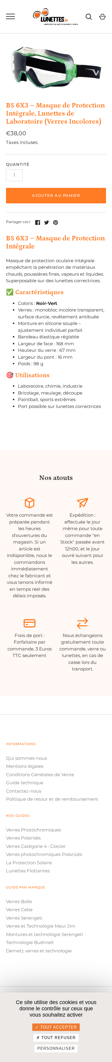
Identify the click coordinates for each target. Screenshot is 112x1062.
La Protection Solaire (29, 862)
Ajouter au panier (56, 195)
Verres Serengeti (24, 918)
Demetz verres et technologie (39, 951)
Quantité (18, 164)
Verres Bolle (19, 901)
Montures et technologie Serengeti (44, 934)
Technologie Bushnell (29, 942)
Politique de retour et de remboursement (52, 799)
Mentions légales (24, 766)
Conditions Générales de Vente (40, 774)
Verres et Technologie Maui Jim (40, 926)
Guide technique (24, 782)
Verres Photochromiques (33, 830)
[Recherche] (88, 16)
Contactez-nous (23, 791)
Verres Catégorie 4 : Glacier (36, 846)
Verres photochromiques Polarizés (44, 854)
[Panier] (102, 16)
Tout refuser (58, 1037)
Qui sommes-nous (26, 758)
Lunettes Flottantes (28, 871)
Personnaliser (56, 1048)
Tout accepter (58, 1027)
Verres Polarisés (23, 838)
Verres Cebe (19, 909)
